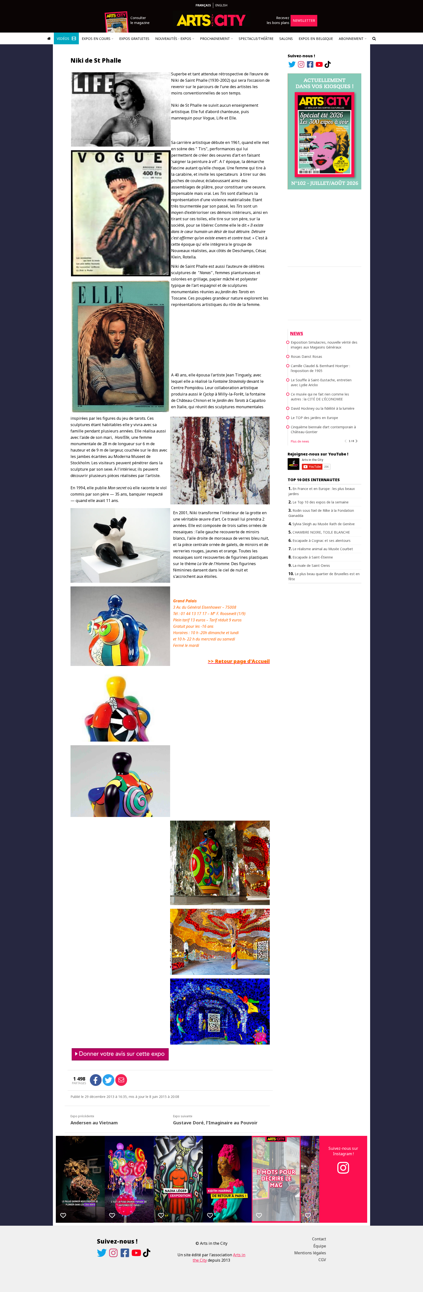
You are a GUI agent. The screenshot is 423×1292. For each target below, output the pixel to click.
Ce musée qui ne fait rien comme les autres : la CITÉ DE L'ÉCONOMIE (320, 396)
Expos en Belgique (316, 38)
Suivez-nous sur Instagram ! (343, 1151)
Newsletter (304, 20)
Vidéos (63, 38)
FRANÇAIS (203, 5)
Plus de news (300, 441)
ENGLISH (221, 5)
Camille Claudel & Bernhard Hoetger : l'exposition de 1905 (320, 368)
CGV (322, 1259)
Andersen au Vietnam (94, 1123)
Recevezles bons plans (278, 20)
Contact (319, 1239)
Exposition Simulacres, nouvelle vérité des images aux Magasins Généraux (324, 344)
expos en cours (96, 38)
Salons (286, 38)
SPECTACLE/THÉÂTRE (256, 38)
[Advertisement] (324, 227)
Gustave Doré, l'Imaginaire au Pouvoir (215, 1123)
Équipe (319, 1246)
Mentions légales (310, 1253)
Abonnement (351, 38)
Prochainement (215, 38)
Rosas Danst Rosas (306, 356)
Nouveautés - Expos (173, 38)
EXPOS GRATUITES (134, 38)
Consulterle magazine (140, 20)
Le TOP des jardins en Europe (314, 417)
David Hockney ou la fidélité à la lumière (322, 408)
